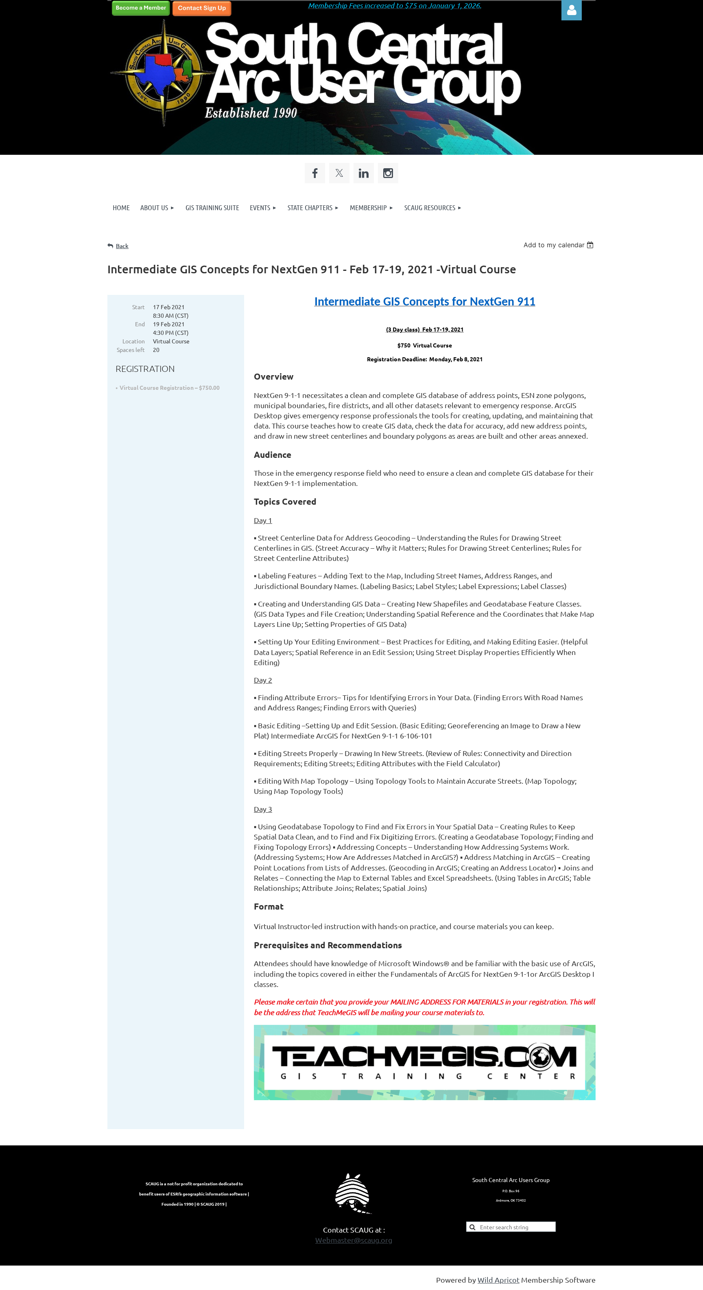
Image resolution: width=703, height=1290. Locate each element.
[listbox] (560, 245)
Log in (571, 10)
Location (133, 341)
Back (122, 246)
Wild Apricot (499, 1279)
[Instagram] (388, 173)
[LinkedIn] (364, 173)
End (140, 323)
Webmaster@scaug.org (353, 1239)
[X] (339, 173)
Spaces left (131, 349)
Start (138, 306)
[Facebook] (315, 173)
